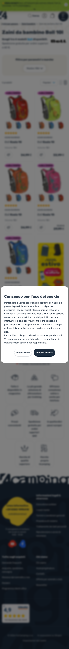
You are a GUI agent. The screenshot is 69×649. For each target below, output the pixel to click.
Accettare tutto (44, 352)
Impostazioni (23, 352)
